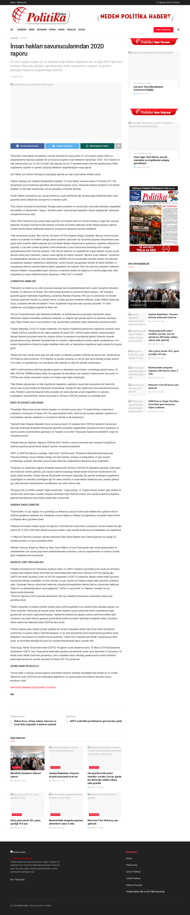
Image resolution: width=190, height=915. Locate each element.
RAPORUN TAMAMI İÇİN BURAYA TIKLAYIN (32, 687)
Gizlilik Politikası (133, 878)
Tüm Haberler (163, 30)
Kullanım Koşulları (134, 885)
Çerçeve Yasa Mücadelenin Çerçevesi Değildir (148, 88)
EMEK (31, 29)
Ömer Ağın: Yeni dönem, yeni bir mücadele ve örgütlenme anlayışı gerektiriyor (151, 160)
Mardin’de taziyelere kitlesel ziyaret (150, 300)
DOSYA (81, 29)
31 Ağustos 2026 (19, 781)
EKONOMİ (41, 29)
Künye (12, 2)
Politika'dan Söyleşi (143, 153)
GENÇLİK (71, 29)
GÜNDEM (21, 29)
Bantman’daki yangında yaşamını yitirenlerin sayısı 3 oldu (163, 370)
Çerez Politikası (133, 872)
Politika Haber (22, 906)
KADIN (61, 29)
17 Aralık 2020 (16, 77)
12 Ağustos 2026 (142, 167)
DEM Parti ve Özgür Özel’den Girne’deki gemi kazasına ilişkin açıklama (163, 404)
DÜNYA (52, 29)
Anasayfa (14, 38)
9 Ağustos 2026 (141, 94)
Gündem (24, 38)
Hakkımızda (21, 2)
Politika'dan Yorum (142, 83)
